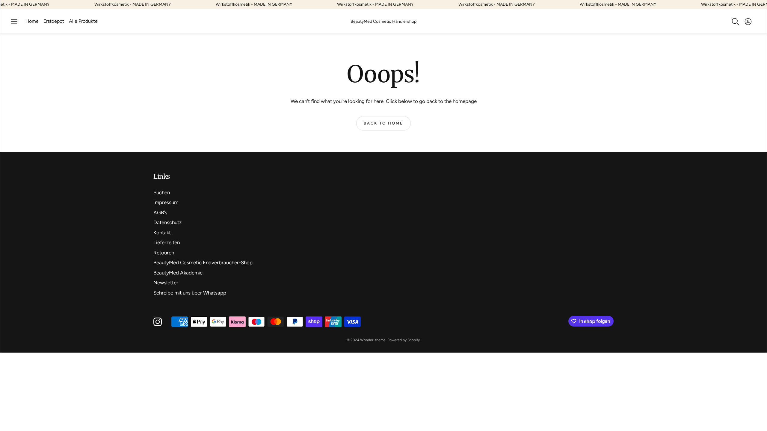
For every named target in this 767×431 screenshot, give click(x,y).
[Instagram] (157, 322)
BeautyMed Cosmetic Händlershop (383, 21)
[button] (14, 21)
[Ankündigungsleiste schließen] (760, 4)
